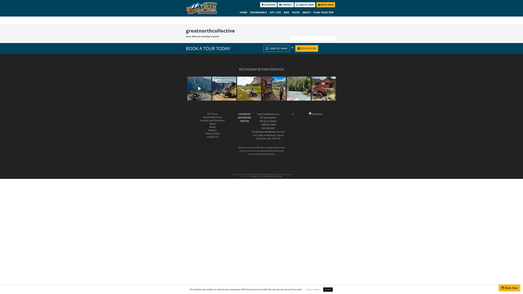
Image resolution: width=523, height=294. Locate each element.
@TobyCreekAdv (268, 117)
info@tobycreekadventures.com (268, 131)
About (306, 12)
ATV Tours (212, 113)
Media (212, 126)
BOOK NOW (326, 4)
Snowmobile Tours (212, 117)
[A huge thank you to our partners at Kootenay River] (299, 89)
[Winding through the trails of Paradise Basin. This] (249, 89)
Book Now (511, 288)
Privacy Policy (212, 133)
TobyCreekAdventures (268, 114)
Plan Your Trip (324, 12)
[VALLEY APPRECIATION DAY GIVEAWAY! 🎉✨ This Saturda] (224, 89)
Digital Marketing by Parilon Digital (272, 176)
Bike (286, 12)
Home (243, 12)
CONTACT (286, 4)
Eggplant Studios (257, 176)
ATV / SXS (275, 12)
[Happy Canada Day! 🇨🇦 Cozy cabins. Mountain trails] (324, 89)
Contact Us (212, 136)
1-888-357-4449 (305, 4)
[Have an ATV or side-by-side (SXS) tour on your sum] (199, 89)
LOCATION (269, 4)
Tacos (296, 12)
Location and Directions (212, 120)
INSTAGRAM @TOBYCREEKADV (261, 69)
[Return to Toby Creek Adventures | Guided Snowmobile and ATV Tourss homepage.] (201, 8)
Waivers (212, 130)
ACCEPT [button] (328, 289)
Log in (290, 174)
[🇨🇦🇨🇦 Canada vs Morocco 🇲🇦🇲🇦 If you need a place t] (274, 89)
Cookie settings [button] (313, 289)
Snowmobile (258, 12)
